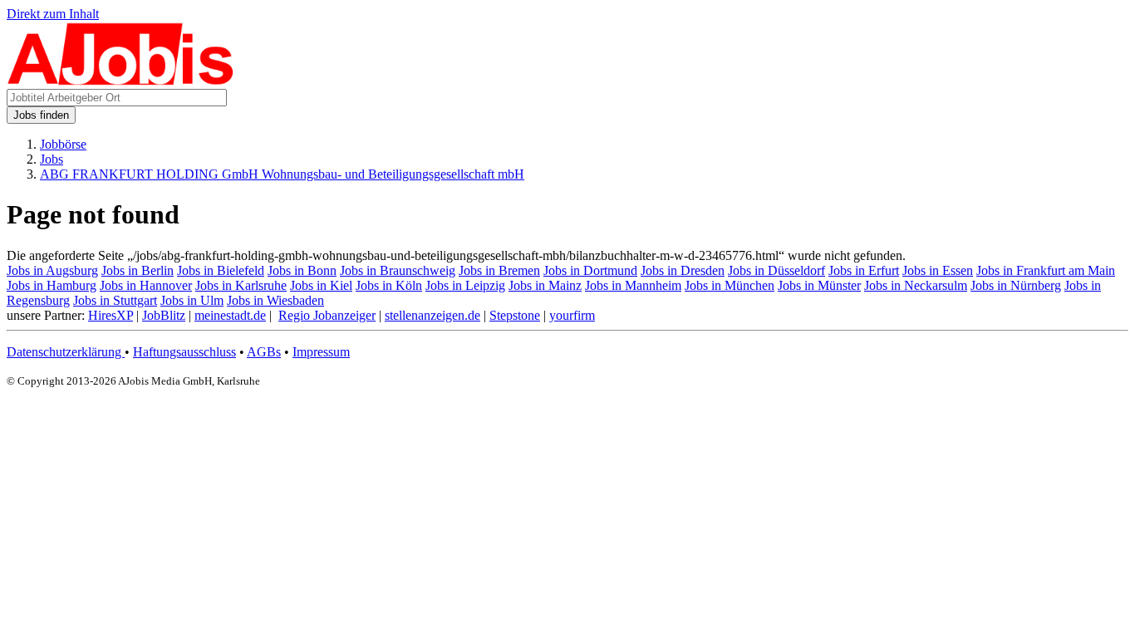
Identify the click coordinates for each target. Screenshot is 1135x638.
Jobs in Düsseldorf (776, 270)
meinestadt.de (230, 315)
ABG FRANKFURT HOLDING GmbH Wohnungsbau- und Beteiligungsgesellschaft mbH (282, 174)
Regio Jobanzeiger (327, 315)
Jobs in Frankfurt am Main (1045, 270)
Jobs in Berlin (137, 270)
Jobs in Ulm (192, 300)
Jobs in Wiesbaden (275, 300)
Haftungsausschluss (184, 352)
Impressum (321, 352)
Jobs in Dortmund (590, 270)
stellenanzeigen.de (432, 315)
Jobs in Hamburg (51, 285)
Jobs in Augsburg (52, 270)
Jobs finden (41, 115)
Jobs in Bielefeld (220, 270)
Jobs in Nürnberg (1015, 285)
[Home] (121, 81)
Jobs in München (729, 285)
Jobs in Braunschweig (397, 270)
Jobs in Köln (389, 285)
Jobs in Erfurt (863, 270)
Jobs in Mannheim (633, 285)
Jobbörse (63, 144)
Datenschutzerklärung (66, 352)
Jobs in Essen (937, 270)
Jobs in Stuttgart (115, 300)
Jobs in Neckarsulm (915, 285)
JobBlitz (163, 315)
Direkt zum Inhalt (53, 14)
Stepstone (514, 315)
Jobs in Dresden (683, 270)
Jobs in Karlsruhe (241, 285)
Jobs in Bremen (499, 270)
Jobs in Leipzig (465, 285)
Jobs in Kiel (321, 285)
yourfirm (572, 315)
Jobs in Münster (819, 285)
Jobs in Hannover (146, 285)
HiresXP (110, 315)
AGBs (264, 352)
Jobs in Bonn (302, 270)
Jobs (51, 159)
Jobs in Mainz (545, 285)
